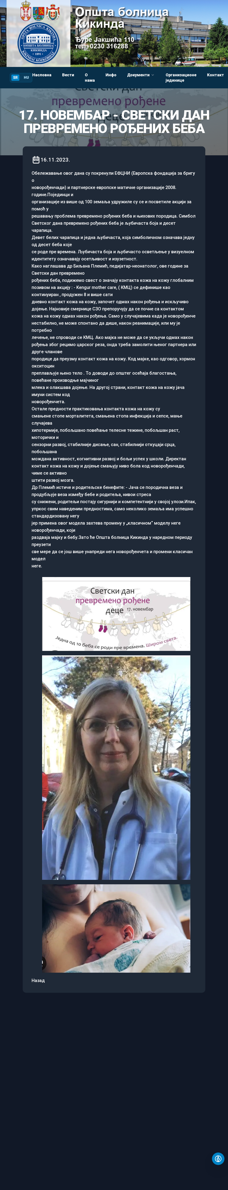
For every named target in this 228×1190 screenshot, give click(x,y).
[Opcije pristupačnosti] (218, 1159)
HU (26, 77)
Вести (68, 75)
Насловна (41, 75)
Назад (38, 980)
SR (15, 77)
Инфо (111, 75)
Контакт (215, 75)
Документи (138, 75)
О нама (90, 78)
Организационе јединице (181, 78)
